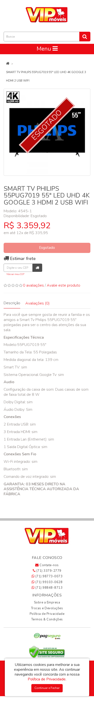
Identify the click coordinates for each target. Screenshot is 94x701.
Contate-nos (49, 565)
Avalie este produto (63, 285)
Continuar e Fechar (47, 688)
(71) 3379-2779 (48, 571)
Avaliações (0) (37, 303)
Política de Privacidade (47, 614)
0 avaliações (33, 285)
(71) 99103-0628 (48, 582)
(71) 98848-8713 (48, 588)
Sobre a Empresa (47, 602)
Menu (45, 49)
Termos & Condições (47, 619)
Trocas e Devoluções (47, 608)
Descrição (12, 303)
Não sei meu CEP (15, 274)
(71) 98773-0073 (48, 576)
